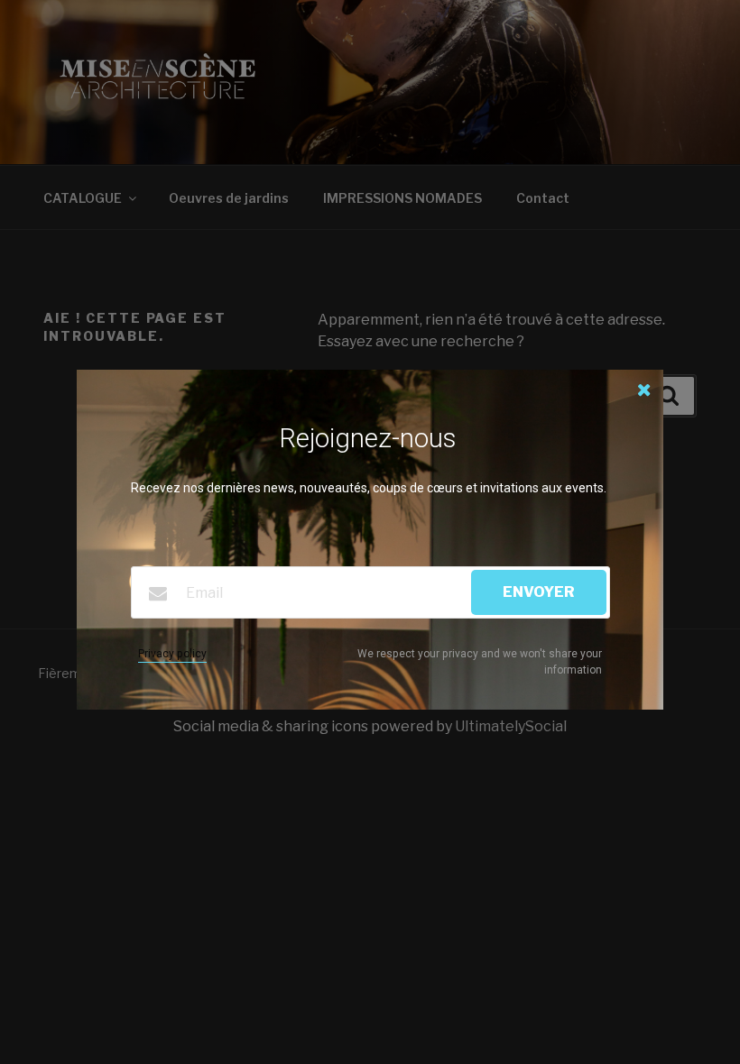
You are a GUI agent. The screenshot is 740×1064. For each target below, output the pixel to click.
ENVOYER (539, 592)
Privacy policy (172, 653)
